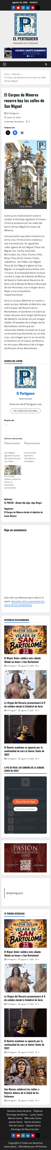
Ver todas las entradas (25, 410)
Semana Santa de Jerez (19, 1110)
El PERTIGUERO (25, 39)
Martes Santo (15, 1118)
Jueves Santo (16, 1122)
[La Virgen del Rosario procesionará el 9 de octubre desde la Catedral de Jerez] (25, 684)
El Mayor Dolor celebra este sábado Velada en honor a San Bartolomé (22, 659)
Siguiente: (23, 512)
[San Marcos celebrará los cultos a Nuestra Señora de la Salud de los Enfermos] (25, 1071)
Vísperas (38, 1110)
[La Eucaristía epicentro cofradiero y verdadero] (32, 446)
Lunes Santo (36, 1114)
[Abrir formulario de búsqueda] (46, 64)
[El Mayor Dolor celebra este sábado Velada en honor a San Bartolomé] (25, 640)
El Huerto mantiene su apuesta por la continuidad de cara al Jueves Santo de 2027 (24, 750)
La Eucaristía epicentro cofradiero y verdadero (30, 457)
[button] (4, 64)
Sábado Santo (33, 1125)
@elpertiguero (14, 893)
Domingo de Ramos (17, 1114)
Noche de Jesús (33, 1122)
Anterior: (23, 501)
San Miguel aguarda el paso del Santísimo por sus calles (12, 457)
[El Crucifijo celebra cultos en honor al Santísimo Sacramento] (12, 470)
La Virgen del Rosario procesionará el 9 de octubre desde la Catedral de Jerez (24, 704)
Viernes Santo (16, 1125)
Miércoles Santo (33, 1118)
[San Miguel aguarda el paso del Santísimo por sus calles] (12, 446)
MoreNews (24, 1146)
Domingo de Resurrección (25, 1129)
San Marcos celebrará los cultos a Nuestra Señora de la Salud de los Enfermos (21, 1092)
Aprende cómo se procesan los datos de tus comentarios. (24, 603)
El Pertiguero (13, 113)
